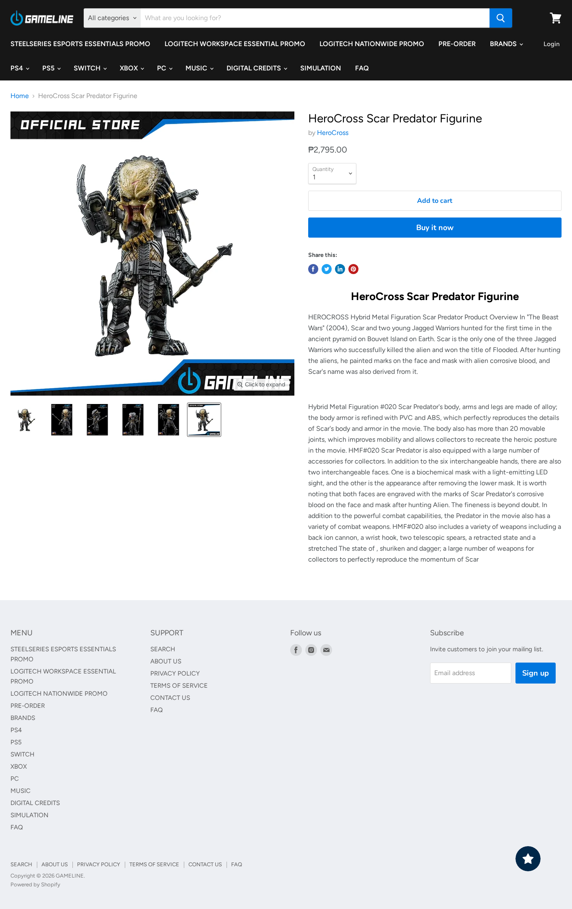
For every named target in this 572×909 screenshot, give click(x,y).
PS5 (49, 68)
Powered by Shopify (35, 884)
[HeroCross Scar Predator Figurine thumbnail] (26, 419)
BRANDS (504, 44)
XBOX (129, 68)
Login (551, 44)
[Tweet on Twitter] (327, 269)
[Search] (501, 18)
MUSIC (197, 68)
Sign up (535, 673)
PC (162, 68)
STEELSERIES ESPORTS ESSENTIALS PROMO (80, 44)
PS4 (17, 68)
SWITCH (88, 68)
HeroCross (332, 133)
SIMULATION (320, 68)
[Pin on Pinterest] (353, 269)
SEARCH (162, 649)
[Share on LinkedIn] (340, 269)
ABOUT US (165, 661)
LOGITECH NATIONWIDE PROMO (371, 44)
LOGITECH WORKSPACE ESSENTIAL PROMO (235, 44)
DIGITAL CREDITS (255, 68)
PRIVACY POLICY (175, 673)
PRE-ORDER (457, 44)
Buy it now (434, 228)
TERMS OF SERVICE (179, 685)
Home (19, 96)
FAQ (362, 68)
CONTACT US (170, 698)
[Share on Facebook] (313, 269)
